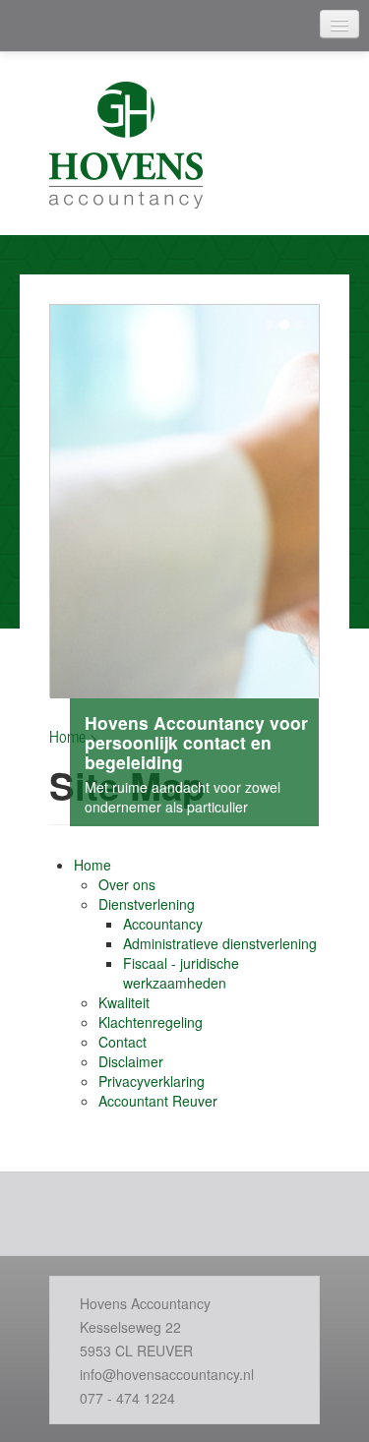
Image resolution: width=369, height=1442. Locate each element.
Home (92, 864)
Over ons (126, 884)
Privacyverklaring (151, 1081)
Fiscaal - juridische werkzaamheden (181, 972)
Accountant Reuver (157, 1101)
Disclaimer (130, 1061)
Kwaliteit (124, 1002)
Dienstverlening (146, 904)
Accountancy (163, 923)
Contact (122, 1041)
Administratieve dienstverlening (220, 943)
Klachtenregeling (150, 1022)
